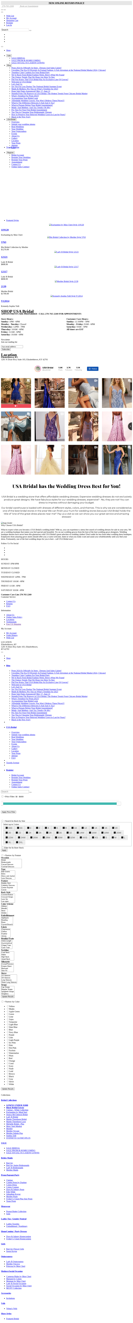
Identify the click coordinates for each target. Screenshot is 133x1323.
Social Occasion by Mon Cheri (19, 1286)
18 (116, 828)
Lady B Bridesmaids (14, 1168)
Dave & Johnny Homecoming (18, 1236)
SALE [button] (4, 1143)
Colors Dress (11, 1185)
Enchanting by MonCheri (16, 1112)
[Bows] (7, 922)
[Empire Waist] (7, 966)
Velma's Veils (11, 1308)
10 (75, 828)
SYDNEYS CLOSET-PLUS (18, 1138)
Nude (11, 1069)
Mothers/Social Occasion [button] (12, 1271)
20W (118, 832)
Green (11, 1014)
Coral (11, 1063)
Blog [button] (8, 665)
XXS (84, 837)
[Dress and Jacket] (8, 876)
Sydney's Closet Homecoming (18, 1239)
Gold (11, 1071)
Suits (8, 1214)
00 (21, 828)
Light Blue (13, 1024)
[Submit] (30, 30)
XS (96, 837)
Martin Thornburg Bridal (16, 1119)
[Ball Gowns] (8, 872)
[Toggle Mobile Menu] (2, 652)
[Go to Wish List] (5, 9)
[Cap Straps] (7, 987)
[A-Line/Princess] (7, 964)
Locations (10, 619)
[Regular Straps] (7, 989)
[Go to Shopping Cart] (2, 9)
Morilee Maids (12, 1170)
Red (10, 1058)
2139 (3, 286)
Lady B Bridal (12, 1117)
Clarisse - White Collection (17, 1110)
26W (35, 837)
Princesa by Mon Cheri (15, 1266)
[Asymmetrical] (6, 943)
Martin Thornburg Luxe (16, 1121)
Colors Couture (12, 1187)
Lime (11, 1017)
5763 (3, 242)
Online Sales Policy (14, 617)
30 (60, 832)
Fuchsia (12, 1050)
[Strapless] (7, 994)
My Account (11, 18)
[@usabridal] (37, 368)
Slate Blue (13, 1027)
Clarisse (9, 1180)
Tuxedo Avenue (12, 763)
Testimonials (11, 622)
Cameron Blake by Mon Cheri (18, 1276)
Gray (11, 1079)
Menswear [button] (5, 1206)
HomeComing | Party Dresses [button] (14, 1231)
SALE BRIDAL (13, 1148)
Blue (11, 1030)
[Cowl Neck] (7, 952)
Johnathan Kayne (13, 1194)
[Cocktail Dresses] (11, 867)
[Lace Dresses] (8, 878)
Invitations (10, 1298)
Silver (11, 1082)
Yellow (12, 1006)
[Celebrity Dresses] (9, 885)
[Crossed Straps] (8, 897)
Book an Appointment (28, 6)
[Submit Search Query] (30, 792)
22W (10, 837)
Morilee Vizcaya (13, 1264)
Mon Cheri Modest (14, 1126)
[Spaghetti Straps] (7, 992)
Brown (12, 1074)
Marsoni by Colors (14, 1279)
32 (70, 832)
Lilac (11, 1037)
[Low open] (8, 901)
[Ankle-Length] (6, 941)
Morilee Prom (12, 1196)
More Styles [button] (6, 1313)
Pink (11, 1045)
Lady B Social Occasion (16, 1283)
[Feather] (5, 934)
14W (81, 832)
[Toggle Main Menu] (2, 46)
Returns (9, 604)
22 (19, 832)
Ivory (11, 1066)
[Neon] (4, 911)
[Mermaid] (7, 968)
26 (40, 832)
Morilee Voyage (12, 1131)
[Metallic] (4, 908)
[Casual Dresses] (11, 864)
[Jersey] (5, 936)
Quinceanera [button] (6, 1256)
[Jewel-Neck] (7, 959)
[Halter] (7, 955)
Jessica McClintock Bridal (17, 1114)
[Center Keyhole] (9, 888)
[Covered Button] (8, 895)
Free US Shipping (13, 624)
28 (50, 832)
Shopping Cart (12, 20)
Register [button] (10, 770)
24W (23, 837)
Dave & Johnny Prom (15, 1189)
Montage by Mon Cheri (16, 1281)
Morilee (9, 1129)
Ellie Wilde (10, 1192)
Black (11, 1076)
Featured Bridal (12, 1319)
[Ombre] (4, 913)
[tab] (69, 665)
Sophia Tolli (11, 1136)
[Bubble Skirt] (9, 883)
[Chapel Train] (6, 945)
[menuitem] (69, 16)
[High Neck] (7, 957)
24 (30, 832)
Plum (11, 1056)
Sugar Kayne (11, 1251)
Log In (9, 25)
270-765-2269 (7, 6)
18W (106, 832)
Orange (12, 1061)
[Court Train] (6, 948)
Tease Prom (11, 1201)
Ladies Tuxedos (12, 1224)
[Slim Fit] (7, 971)
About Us (10, 615)
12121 (4, 257)
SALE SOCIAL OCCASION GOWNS (22, 1153)
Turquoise (13, 1022)
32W (72, 837)
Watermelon (14, 1053)
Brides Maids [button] (7, 1158)
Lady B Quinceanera (14, 1261)
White (11, 1084)
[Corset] (9, 890)
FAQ (8, 606)
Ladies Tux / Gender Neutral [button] (13, 1219)
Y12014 (5, 301)
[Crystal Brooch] (7, 924)
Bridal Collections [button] (9, 1100)
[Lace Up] (8, 899)
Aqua (11, 1019)
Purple (11, 1035)
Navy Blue (13, 1032)
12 (85, 828)
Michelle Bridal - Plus (15, 1124)
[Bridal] (11, 860)
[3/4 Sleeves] (9, 978)
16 (106, 828)
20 (9, 832)
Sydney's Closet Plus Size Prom (19, 1199)
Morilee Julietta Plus (14, 1133)
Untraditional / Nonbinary (16, 1226)
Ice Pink (12, 1043)
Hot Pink (12, 1048)
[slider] (119, 803)
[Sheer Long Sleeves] (9, 982)
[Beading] (7, 920)
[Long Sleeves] (9, 980)
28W (47, 837)
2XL (21, 842)
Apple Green (14, 1011)
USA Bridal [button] (11, 727)
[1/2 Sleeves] (9, 976)
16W (94, 832)
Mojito (11, 1009)
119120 (5, 229)
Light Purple (14, 1040)
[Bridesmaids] (11, 862)
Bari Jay (9, 1163)
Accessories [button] (6, 1293)
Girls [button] (3, 1244)
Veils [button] (3, 1303)
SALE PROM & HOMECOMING (20, 1150)
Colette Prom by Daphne (16, 1182)
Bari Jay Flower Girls (15, 1249)
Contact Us (10, 601)
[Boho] (8, 874)
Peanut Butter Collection (16, 1211)
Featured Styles (12, 220)
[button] (8, 50)
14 (95, 828)
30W (60, 837)
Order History (12, 635)
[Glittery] (4, 906)
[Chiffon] (5, 932)
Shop (8, 658)
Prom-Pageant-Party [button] (10, 1175)
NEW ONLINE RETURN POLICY (66, 3)
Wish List (10, 16)
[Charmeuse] (5, 929)
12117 (4, 271)
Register (9, 23)
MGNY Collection (14, 1288)
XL (9, 842)
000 (10, 828)
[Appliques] (7, 918)
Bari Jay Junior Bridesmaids (17, 1165)
